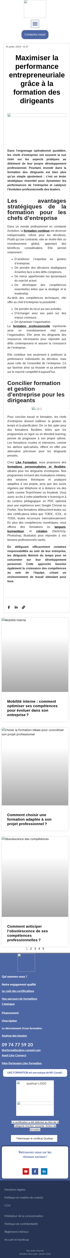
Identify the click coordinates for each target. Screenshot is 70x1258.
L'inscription (9, 1021)
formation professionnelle (31, 326)
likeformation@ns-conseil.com (21, 1050)
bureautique (15, 531)
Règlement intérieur (16, 1231)
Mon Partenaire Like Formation (22, 1063)
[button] (35, 24)
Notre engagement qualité (19, 984)
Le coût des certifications (18, 991)
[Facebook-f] (9, 607)
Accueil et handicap (16, 1239)
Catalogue (8, 1004)
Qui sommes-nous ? (14, 976)
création (41, 531)
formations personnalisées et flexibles (36, 466)
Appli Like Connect (14, 1055)
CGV (7, 1205)
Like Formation (26, 462)
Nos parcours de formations (19, 998)
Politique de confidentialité (21, 1224)
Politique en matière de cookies (23, 1197)
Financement (10, 1013)
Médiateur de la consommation (23, 1216)
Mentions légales (14, 1189)
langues (60, 526)
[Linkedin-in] (16, 607)
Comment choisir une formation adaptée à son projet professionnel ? (29, 819)
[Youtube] (26, 1171)
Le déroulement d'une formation (22, 1028)
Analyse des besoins (14, 1035)
